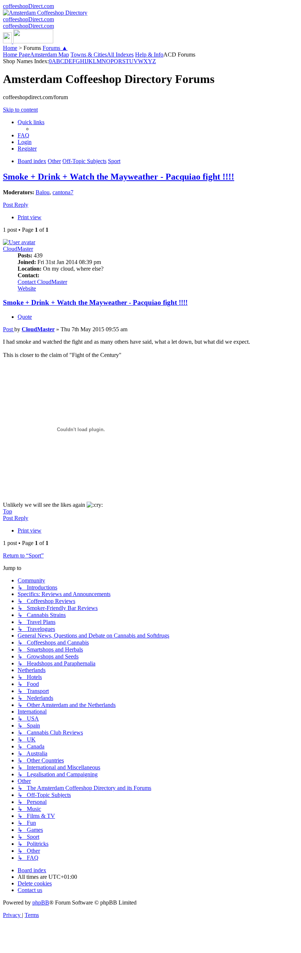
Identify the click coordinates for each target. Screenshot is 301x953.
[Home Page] (28, 41)
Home (10, 48)
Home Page (16, 54)
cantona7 (62, 192)
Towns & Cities (88, 54)
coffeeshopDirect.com (28, 6)
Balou (43, 192)
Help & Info (149, 54)
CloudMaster (18, 249)
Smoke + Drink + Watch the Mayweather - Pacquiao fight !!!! (118, 176)
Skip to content (20, 110)
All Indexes (120, 54)
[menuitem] (23, 135)
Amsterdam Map (49, 54)
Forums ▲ (55, 48)
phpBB (40, 902)
